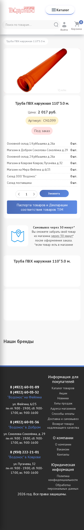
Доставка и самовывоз (63, 419)
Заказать (54, 193)
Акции (63, 393)
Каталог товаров (63, 388)
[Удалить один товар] (19, 194)
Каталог (62, 10)
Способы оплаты (63, 414)
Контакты (63, 454)
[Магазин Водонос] (21, 10)
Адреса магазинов (63, 408)
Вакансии (63, 449)
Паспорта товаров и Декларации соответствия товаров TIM (42, 207)
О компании (63, 444)
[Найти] (56, 24)
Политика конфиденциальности (63, 478)
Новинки (63, 398)
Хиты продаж (63, 403)
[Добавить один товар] (34, 194)
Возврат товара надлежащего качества (63, 426)
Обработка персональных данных (63, 487)
